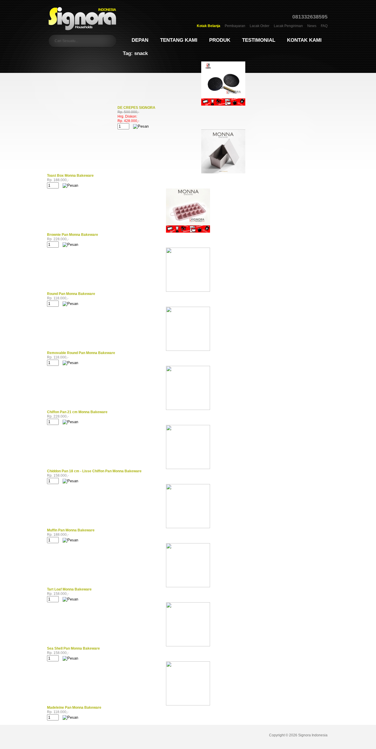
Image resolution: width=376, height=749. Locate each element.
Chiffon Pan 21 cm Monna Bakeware (77, 412)
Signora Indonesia (313, 735)
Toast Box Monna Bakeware (70, 176)
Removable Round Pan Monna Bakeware (81, 353)
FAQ (324, 26)
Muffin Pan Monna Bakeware (71, 530)
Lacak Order (259, 26)
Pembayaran (235, 26)
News (311, 26)
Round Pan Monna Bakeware (71, 294)
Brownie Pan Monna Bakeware (72, 235)
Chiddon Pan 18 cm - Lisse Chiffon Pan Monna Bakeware (94, 471)
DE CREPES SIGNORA (136, 108)
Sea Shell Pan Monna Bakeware (73, 648)
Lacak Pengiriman (288, 26)
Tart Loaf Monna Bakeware (69, 589)
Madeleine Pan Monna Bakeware (74, 707)
